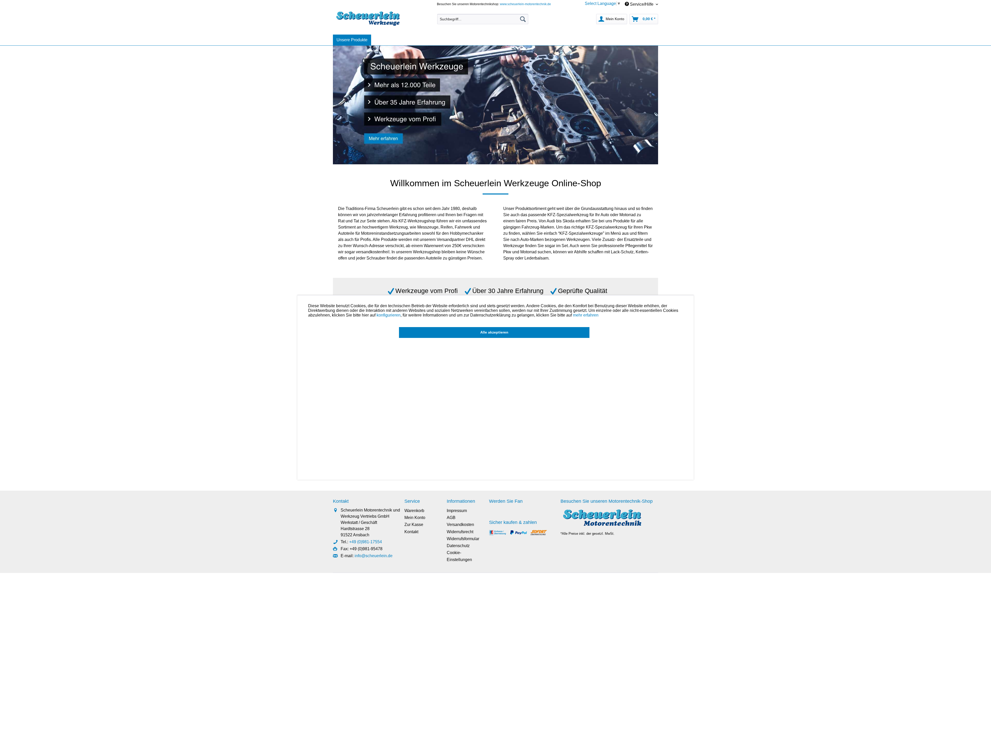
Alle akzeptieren (494, 332)
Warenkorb (414, 510)
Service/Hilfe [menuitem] (641, 4)
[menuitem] (482, 19)
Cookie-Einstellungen (459, 556)
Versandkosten (460, 524)
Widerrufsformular (463, 539)
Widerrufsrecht (460, 532)
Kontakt (411, 532)
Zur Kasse (413, 524)
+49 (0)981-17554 (365, 542)
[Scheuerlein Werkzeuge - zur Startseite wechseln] (368, 18)
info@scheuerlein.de (374, 556)
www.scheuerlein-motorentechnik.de (525, 4)
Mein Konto (414, 517)
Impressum (457, 510)
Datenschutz (458, 546)
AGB (451, 517)
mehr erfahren (585, 315)
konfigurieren (389, 315)
